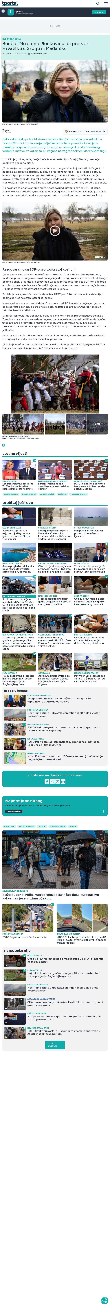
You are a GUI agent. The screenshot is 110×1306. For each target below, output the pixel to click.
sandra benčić (47, 494)
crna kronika (57, 826)
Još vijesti (52, 1045)
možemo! (62, 494)
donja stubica (29, 494)
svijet (73, 826)
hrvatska (9, 826)
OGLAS (55, 26)
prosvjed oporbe (79, 494)
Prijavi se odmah (14, 811)
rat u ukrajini (26, 826)
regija (41, 826)
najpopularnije (17, 950)
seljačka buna (11, 494)
